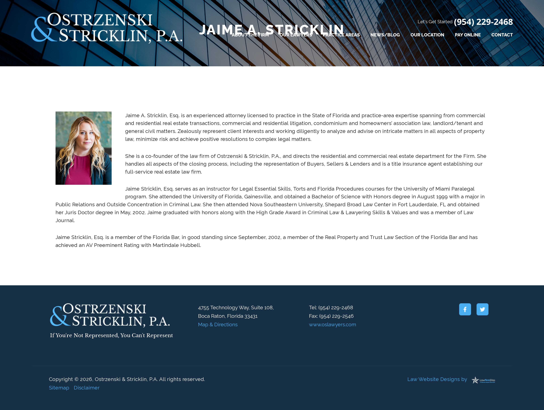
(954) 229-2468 (483, 21)
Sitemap (59, 388)
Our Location (427, 34)
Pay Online (468, 34)
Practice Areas (341, 34)
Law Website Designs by (437, 379)
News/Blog (385, 34)
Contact (502, 34)
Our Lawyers (296, 34)
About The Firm (250, 34)
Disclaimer (87, 388)
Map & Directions (218, 324)
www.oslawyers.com (332, 324)
